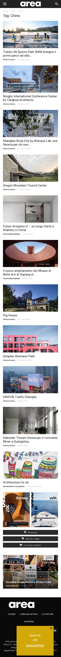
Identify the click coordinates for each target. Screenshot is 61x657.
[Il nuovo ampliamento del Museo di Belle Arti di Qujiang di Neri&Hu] (30, 253)
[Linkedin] (55, 630)
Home (5, 11)
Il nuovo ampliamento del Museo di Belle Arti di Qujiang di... (27, 272)
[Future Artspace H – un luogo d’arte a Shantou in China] (30, 209)
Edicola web (32, 532)
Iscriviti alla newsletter (32, 545)
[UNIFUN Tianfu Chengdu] (30, 379)
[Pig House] (30, 298)
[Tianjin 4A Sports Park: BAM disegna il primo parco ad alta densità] (30, 34)
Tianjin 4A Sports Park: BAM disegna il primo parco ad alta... (29, 53)
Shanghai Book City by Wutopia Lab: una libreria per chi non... (30, 142)
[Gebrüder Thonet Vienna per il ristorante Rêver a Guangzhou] (30, 420)
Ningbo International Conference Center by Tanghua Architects (30, 98)
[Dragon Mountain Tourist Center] (30, 168)
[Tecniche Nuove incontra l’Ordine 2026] (30, 572)
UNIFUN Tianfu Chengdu (20, 397)
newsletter (35, 645)
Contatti (12, 614)
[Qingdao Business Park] (30, 338)
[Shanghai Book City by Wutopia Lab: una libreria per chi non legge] (30, 123)
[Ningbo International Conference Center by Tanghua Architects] (30, 79)
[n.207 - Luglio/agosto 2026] (16, 510)
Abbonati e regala (32, 539)
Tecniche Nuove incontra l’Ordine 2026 (28, 582)
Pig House (10, 315)
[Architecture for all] (30, 465)
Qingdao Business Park (19, 356)
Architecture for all (16, 482)
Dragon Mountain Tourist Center (25, 185)
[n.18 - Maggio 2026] (44, 510)
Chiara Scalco (9, 59)
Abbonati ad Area (29, 614)
